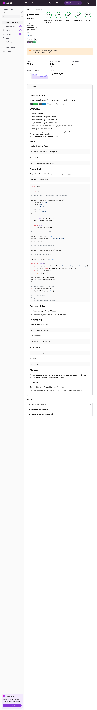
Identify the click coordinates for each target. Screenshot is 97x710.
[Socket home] (7, 3)
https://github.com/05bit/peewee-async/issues (47, 377)
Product (18, 3)
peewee (52, 100)
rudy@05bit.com (60, 387)
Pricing (58, 3)
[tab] (32, 86)
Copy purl (31, 39)
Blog (49, 3)
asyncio (71, 100)
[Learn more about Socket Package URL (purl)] (36, 39)
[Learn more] (22, 16)
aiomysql (54, 120)
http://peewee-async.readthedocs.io (43, 315)
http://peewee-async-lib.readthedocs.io (44, 136)
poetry (38, 336)
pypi (28, 9)
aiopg (56, 117)
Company (41, 3)
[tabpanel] (60, 243)
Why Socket (29, 3)
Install (13, 705)
